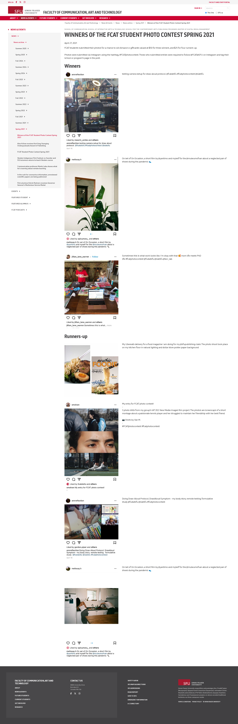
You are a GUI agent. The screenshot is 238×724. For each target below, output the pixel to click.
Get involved (88, 18)
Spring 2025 (20, 55)
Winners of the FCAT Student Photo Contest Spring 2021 (37, 136)
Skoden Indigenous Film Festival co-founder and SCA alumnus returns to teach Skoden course (36, 159)
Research (103, 18)
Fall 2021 (19, 117)
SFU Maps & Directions (137, 684)
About (13, 18)
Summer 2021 (20, 123)
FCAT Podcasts (18, 210)
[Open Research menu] (109, 18)
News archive (128, 23)
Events (15, 191)
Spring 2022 (20, 110)
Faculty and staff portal (219, 2)
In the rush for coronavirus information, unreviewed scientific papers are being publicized (37, 176)
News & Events (27, 18)
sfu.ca (10, 2)
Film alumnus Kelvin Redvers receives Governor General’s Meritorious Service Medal (36, 184)
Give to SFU (132, 696)
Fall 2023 (19, 79)
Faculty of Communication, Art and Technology (82, 12)
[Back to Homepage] (24, 10)
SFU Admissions (134, 688)
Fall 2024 (19, 61)
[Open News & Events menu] (36, 18)
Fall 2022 (19, 98)
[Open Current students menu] (78, 18)
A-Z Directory (133, 704)
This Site (210, 13)
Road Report (133, 692)
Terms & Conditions (184, 702)
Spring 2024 (20, 73)
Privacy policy (197, 702)
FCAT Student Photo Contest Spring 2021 (33, 152)
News (118, 23)
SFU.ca (220, 13)
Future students (47, 18)
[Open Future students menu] (57, 18)
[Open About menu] (17, 18)
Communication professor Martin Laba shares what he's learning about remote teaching (37, 167)
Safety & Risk (133, 681)
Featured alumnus (20, 204)
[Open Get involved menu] (96, 18)
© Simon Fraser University (211, 702)
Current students (68, 18)
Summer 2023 (20, 86)
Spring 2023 (20, 92)
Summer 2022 (20, 104)
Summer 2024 (20, 67)
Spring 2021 (140, 23)
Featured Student (20, 197)
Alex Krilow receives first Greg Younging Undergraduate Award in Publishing (33, 145)
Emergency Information (137, 700)
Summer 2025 (20, 48)
